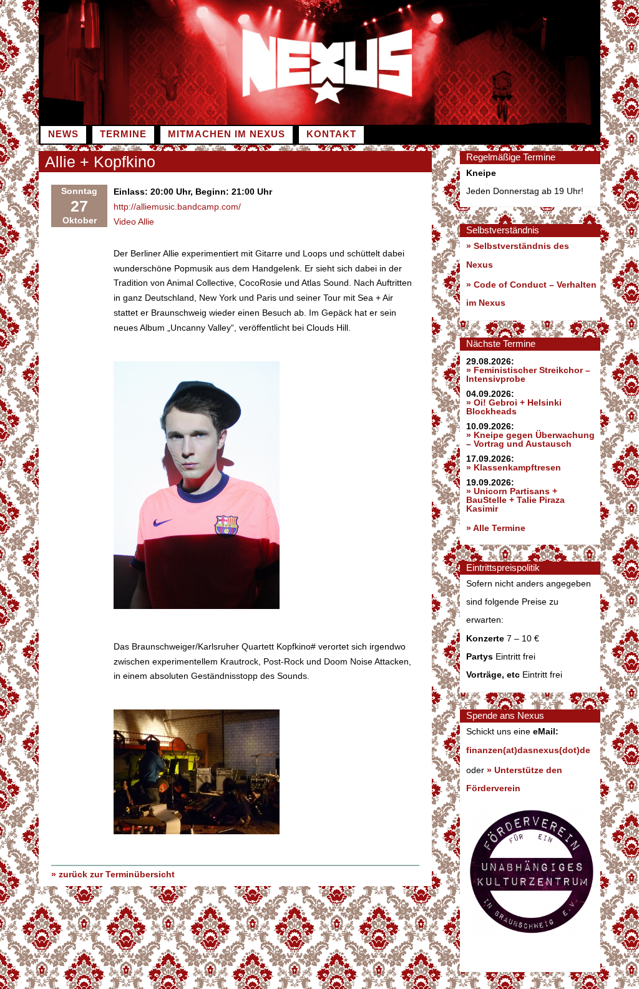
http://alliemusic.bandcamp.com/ (177, 207)
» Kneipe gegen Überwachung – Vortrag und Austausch (530, 439)
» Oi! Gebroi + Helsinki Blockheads (514, 406)
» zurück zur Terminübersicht (113, 874)
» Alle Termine (495, 528)
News (63, 134)
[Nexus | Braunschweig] (460, 122)
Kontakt (331, 134)
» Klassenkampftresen (513, 467)
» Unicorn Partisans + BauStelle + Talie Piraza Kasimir (515, 500)
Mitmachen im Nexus (226, 134)
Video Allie (134, 222)
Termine (123, 134)
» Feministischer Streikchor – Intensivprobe (528, 374)
